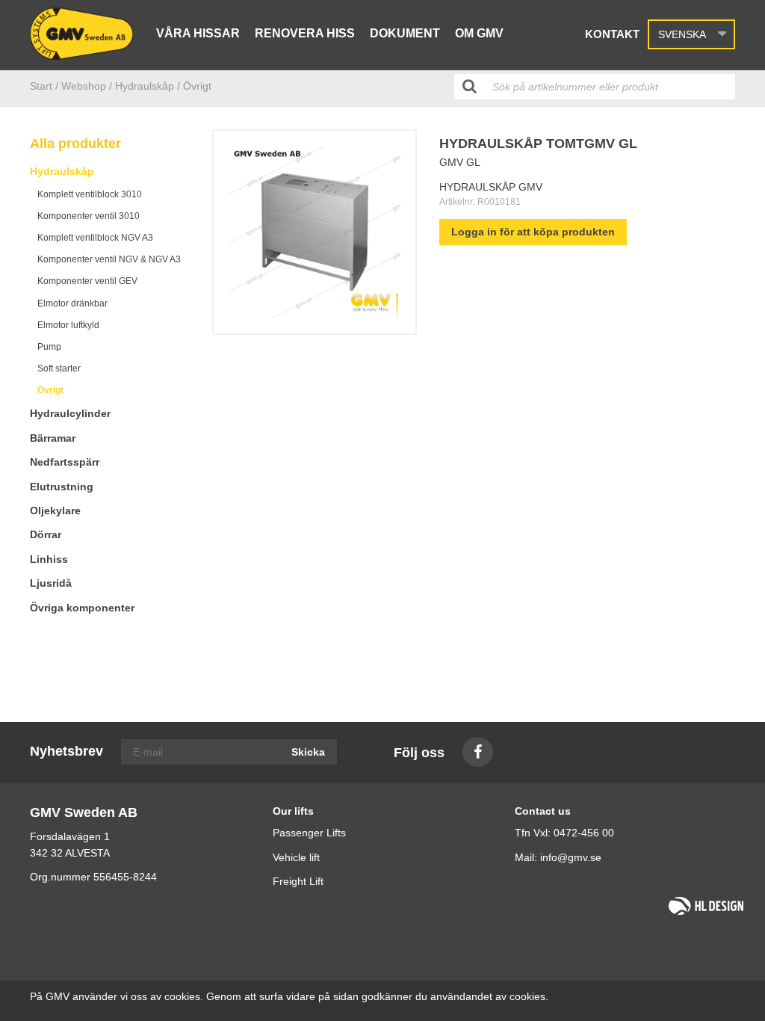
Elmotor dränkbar (72, 303)
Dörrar (45, 534)
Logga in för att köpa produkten (533, 232)
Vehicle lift (296, 857)
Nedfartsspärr (64, 462)
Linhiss (49, 559)
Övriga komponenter (82, 608)
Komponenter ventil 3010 (88, 216)
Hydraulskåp (62, 171)
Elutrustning (61, 487)
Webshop (83, 86)
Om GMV (479, 33)
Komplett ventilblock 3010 (89, 194)
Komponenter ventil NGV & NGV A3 (109, 259)
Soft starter (59, 368)
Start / (44, 86)
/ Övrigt (194, 86)
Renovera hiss (305, 33)
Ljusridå (51, 583)
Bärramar (52, 438)
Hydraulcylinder (70, 413)
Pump (49, 347)
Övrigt (50, 390)
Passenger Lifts (309, 833)
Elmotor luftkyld (68, 325)
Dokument (405, 33)
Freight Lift (298, 881)
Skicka (308, 752)
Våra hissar (198, 33)
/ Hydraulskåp (141, 86)
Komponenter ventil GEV (87, 281)
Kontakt (612, 34)
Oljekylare (55, 510)
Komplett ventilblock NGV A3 (95, 237)
